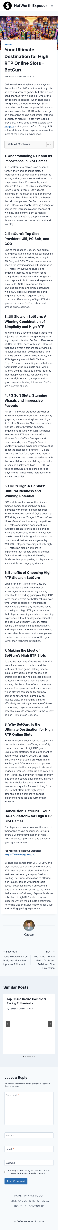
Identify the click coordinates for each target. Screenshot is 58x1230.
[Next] (50, 1024)
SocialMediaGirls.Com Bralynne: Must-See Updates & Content (15, 958)
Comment (12, 1095)
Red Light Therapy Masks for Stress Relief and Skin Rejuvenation (44, 960)
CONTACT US (36, 1206)
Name (10, 1135)
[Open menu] (52, 5)
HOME (18, 1195)
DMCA (45, 1200)
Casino (8, 44)
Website (10, 1162)
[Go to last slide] (8, 1024)
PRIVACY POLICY (34, 1195)
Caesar (10, 76)
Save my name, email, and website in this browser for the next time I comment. (29, 1172)
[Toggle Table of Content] (47, 144)
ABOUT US (20, 1206)
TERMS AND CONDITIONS (24, 1200)
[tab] (23, 1056)
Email (10, 1149)
